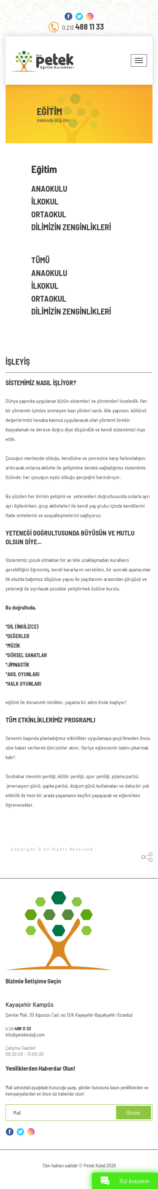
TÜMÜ (40, 260)
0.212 (83, 26)
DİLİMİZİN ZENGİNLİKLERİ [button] (71, 227)
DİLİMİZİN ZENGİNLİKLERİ (71, 311)
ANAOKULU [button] (49, 188)
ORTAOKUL (48, 298)
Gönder (133, 1112)
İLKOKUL (44, 285)
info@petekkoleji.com (25, 1035)
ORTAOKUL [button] (48, 214)
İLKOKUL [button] (44, 201)
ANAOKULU (49, 272)
